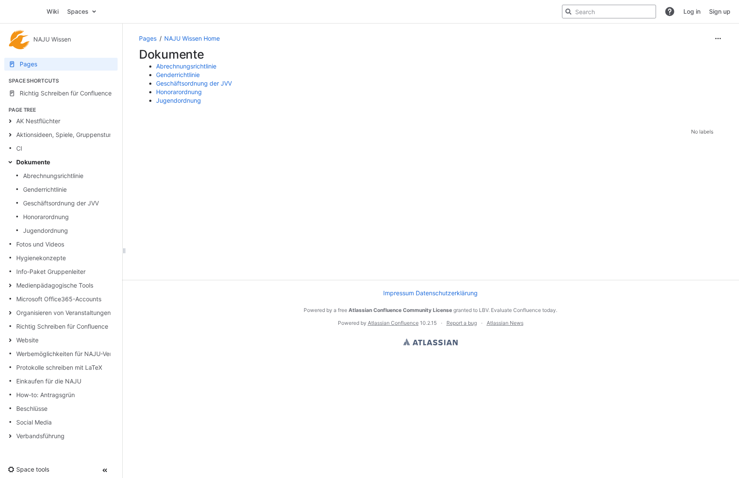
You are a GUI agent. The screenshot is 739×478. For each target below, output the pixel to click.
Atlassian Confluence (393, 323)
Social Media (34, 422)
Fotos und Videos (40, 244)
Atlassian (430, 341)
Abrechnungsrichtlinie (53, 175)
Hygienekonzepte (41, 257)
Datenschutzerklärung (447, 293)
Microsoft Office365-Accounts (58, 299)
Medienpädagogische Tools (54, 285)
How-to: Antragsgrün (45, 394)
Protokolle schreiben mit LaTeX (59, 367)
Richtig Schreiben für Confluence (62, 326)
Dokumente (33, 162)
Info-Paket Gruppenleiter (51, 271)
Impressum (398, 293)
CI (19, 148)
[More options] (718, 38)
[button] (669, 11)
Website (27, 340)
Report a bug (461, 323)
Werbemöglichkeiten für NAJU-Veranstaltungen (82, 353)
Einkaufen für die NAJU (48, 381)
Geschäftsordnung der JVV (61, 203)
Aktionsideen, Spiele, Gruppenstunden (69, 134)
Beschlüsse (31, 408)
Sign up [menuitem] (719, 11)
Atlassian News (505, 323)
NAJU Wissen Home (192, 38)
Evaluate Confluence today (523, 310)
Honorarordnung (46, 216)
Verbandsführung (40, 435)
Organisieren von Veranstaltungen (63, 312)
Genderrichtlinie (45, 189)
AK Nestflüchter (38, 121)
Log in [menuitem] (692, 11)
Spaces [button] (78, 11)
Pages (148, 38)
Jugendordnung (45, 230)
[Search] (568, 11)
